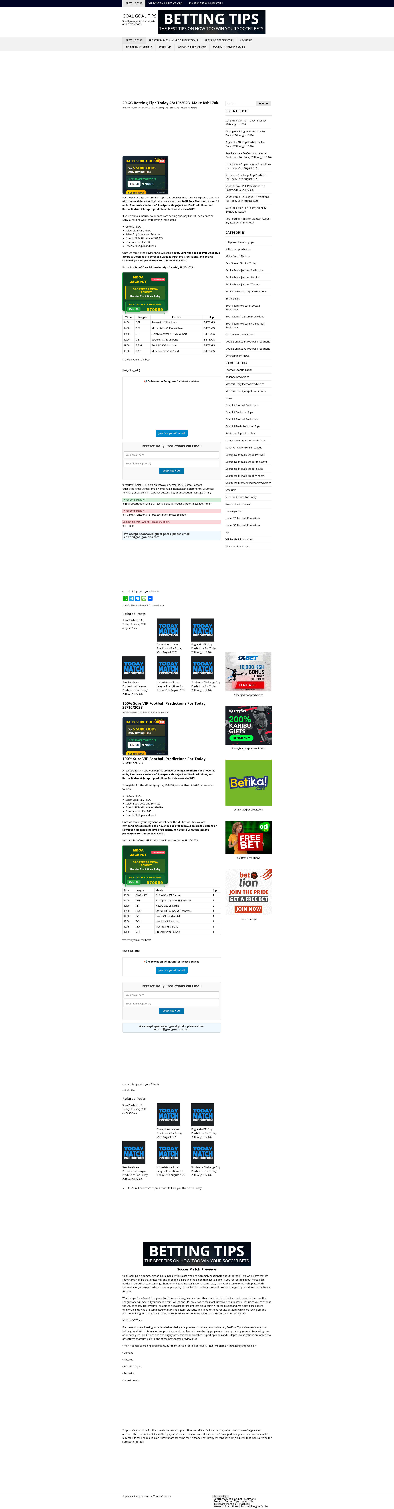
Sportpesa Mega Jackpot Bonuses (245, 454)
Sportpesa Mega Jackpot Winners (244, 476)
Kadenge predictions (237, 377)
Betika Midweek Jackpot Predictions (246, 291)
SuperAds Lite (130, 1496)
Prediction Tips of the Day (240, 433)
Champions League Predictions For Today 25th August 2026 (169, 648)
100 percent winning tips (206, 3)
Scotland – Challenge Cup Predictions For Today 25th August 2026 (206, 686)
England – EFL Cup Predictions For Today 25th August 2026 (204, 648)
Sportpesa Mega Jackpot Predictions (173, 40)
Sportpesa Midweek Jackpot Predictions (248, 483)
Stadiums (165, 47)
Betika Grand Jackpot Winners (242, 284)
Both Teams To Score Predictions (183, 107)
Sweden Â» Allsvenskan (238, 504)
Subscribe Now (171, 470)
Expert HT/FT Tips (236, 362)
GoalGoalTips (131, 107)
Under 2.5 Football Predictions (242, 518)
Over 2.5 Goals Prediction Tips (242, 426)
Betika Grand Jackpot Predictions (244, 270)
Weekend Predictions (192, 47)
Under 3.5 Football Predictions (242, 525)
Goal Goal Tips (139, 16)
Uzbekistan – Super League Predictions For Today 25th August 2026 (171, 686)
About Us (246, 40)
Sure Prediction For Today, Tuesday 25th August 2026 (134, 624)
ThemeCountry (162, 1496)
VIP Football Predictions (166, 3)
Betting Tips (133, 3)
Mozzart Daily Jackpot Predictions (244, 384)
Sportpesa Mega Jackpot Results (244, 468)
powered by (146, 1496)
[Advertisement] (197, 76)
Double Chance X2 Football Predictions (247, 348)
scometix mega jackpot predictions (245, 440)
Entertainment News (237, 355)
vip (227, 532)
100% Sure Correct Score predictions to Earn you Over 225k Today (162, 1188)
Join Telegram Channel (171, 433)
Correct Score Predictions (240, 334)
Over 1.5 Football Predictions (241, 405)
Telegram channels (139, 47)
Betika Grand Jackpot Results (242, 277)
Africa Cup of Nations (237, 256)
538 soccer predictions (238, 249)
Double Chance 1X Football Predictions (247, 341)
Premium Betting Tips (219, 40)
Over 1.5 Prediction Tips (239, 412)
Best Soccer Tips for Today (241, 263)
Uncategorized (233, 511)
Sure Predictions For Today (241, 497)
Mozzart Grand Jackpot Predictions (245, 391)
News (228, 398)
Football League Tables (229, 47)
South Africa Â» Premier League (243, 447)
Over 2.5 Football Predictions (241, 419)
